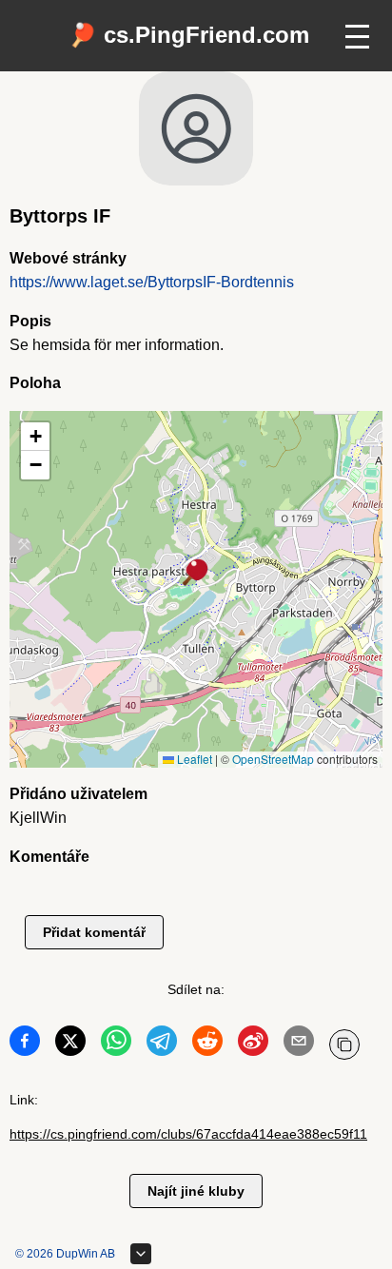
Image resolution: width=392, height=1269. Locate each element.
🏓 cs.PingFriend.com (189, 35)
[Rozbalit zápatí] (140, 1253)
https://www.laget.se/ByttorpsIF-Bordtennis (152, 282)
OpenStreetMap (273, 759)
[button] (196, 573)
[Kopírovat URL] (344, 1044)
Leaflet (193, 759)
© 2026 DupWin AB (65, 1253)
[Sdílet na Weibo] (253, 1044)
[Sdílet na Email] (299, 1044)
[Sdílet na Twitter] (70, 1044)
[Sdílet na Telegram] (162, 1044)
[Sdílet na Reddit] (207, 1044)
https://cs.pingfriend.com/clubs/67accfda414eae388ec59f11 (188, 1134)
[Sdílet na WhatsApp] (116, 1044)
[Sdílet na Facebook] (25, 1044)
